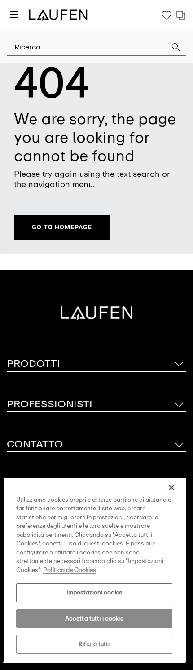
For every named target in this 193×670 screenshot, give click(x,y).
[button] (176, 48)
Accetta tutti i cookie (94, 618)
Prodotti (33, 363)
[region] (94, 570)
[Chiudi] (171, 487)
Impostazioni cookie (94, 592)
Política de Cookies (69, 570)
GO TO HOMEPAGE (62, 227)
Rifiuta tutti (94, 644)
